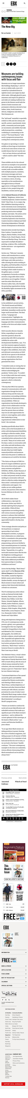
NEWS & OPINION (6, 966)
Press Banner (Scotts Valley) (17, 1029)
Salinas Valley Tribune (18, 1032)
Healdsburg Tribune (17, 1017)
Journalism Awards (18, 1058)
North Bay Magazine (7, 1045)
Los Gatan (15, 1024)
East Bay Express (7, 1016)
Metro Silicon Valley (8, 1025)
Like (23, 904)
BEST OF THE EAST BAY (8, 977)
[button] (25, 3)
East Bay (7, 1041)
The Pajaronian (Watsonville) (16, 1036)
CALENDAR (4, 981)
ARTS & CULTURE (6, 970)
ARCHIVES (17, 934)
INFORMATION (5, 952)
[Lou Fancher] (6, 767)
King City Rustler (16, 1021)
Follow (22, 907)
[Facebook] (7, 64)
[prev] (2, 11)
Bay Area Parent (7, 1038)
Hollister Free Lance (17, 1019)
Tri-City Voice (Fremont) (18, 1039)
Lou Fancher (7, 33)
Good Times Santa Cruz (8, 1020)
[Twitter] (11, 64)
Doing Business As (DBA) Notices (8, 1072)
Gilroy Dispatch (16, 1015)
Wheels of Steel (21, 781)
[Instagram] (6, 1000)
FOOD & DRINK (5, 974)
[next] (5, 11)
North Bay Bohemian (8, 1029)
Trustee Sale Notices (8, 1077)
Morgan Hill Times (17, 1026)
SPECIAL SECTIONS (6, 985)
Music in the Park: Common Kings (15, 11)
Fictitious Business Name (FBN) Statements (8, 1066)
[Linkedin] (14, 64)
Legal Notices (7, 1061)
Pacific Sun (8, 1032)
